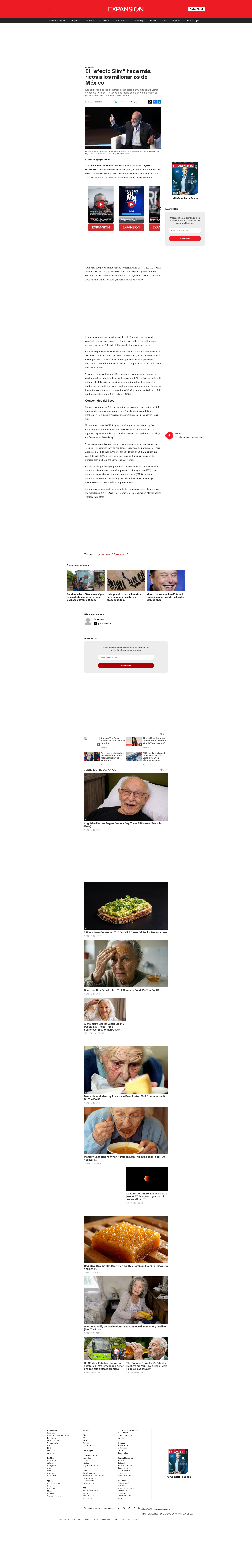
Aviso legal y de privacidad (98, 1519)
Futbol (121, 1460)
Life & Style (88, 1450)
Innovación (123, 1433)
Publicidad (64, 1519)
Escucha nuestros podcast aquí (189, 436)
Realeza (51, 1486)
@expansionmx (103, 159)
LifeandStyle (53, 1453)
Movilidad (87, 1498)
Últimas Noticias (57, 20)
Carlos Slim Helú (105, 554)
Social (85, 1493)
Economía (104, 20)
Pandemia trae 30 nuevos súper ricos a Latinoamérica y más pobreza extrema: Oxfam (85, 597)
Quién (50, 1480)
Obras (153, 20)
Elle (84, 1435)
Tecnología (139, 20)
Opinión (51, 1473)
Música (86, 1463)
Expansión (98, 619)
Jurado (121, 1498)
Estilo (85, 1453)
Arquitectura (88, 1481)
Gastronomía (124, 1483)
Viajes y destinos (126, 1488)
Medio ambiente (90, 1491)
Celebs (86, 1443)
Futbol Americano (126, 1465)
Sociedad (51, 1476)
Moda (49, 1491)
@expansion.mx (129, 1508)
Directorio (133, 1519)
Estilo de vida (89, 1445)
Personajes (123, 1491)
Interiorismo (88, 1483)
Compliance (77, 1519)
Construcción (89, 1473)
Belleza (50, 1493)
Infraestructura (89, 1478)
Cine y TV (87, 1460)
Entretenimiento (90, 1455)
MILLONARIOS (121, 554)
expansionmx (125, 1508)
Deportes (87, 1458)
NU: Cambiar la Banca (185, 198)
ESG (164, 20)
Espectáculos (53, 1483)
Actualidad (123, 1445)
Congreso (51, 1466)
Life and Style (192, 20)
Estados (51, 1471)
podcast (178, 434)
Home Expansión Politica (59, 1435)
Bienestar (122, 1493)
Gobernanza (88, 1496)
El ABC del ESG (125, 1435)
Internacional (121, 20)
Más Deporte (124, 1471)
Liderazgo (122, 1448)
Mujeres (176, 20)
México (50, 1463)
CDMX (50, 1468)
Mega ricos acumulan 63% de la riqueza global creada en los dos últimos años (165, 597)
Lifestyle (122, 1473)
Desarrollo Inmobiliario (93, 1476)
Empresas (76, 20)
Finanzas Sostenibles (128, 1430)
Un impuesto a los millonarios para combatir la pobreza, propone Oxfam (124, 597)
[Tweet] (150, 102)
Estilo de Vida (124, 1496)
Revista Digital (196, 9)
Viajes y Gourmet (55, 1496)
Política (90, 20)
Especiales (123, 1453)
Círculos (51, 1488)
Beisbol (121, 1463)
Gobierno (51, 1461)
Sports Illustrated (125, 1458)
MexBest (122, 1480)
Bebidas (122, 1486)
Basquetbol (123, 1468)
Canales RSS (119, 1519)
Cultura (86, 1430)
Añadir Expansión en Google (127, 102)
